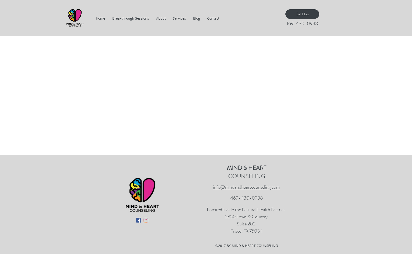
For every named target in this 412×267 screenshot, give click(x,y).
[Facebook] (138, 220)
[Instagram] (146, 220)
